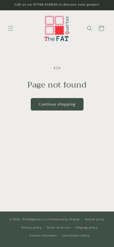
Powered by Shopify (65, 219)
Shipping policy (87, 227)
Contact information (43, 235)
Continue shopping (57, 104)
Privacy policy (31, 227)
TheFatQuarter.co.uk (36, 219)
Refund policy (95, 219)
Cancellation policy (75, 235)
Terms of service (59, 227)
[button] (10, 28)
